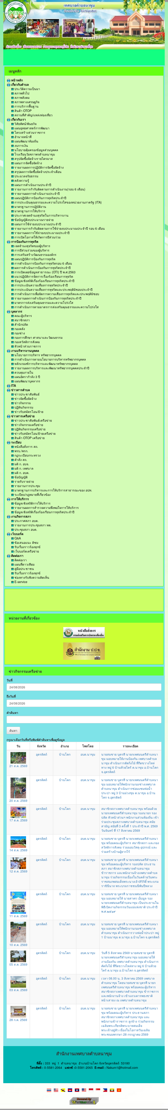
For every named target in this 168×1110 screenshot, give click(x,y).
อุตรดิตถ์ (41, 754)
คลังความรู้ (21, 180)
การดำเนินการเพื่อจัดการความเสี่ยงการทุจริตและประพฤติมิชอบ (56, 294)
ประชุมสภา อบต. (25, 529)
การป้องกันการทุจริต (24, 241)
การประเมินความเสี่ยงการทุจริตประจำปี (41, 285)
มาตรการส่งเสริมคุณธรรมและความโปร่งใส (43, 302)
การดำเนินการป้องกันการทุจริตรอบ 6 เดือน (43, 263)
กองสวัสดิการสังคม (27, 342)
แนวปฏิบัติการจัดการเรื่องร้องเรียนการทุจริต (43, 276)
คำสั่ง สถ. (20, 459)
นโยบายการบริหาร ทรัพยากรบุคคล (37, 355)
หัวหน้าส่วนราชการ (27, 346)
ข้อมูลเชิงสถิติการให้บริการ (32, 503)
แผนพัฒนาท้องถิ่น (26, 141)
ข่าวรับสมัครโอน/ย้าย (28, 411)
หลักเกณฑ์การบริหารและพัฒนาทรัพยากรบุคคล (46, 363)
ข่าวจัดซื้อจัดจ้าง (25, 398)
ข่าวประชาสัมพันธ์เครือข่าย (33, 420)
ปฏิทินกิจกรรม (23, 407)
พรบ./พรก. (21, 451)
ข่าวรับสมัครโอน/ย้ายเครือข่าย (35, 433)
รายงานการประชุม (27, 486)
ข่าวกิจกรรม (22, 403)
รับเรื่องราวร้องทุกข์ (27, 547)
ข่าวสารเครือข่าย (22, 416)
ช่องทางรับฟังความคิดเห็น (31, 577)
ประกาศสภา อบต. (26, 520)
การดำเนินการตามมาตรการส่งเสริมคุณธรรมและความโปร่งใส (56, 307)
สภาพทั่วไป (21, 93)
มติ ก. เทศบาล (23, 468)
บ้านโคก (64, 754)
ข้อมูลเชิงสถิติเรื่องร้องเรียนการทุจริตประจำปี (44, 281)
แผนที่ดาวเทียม (24, 564)
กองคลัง (19, 329)
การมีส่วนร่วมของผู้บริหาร (31, 250)
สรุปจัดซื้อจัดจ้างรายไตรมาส (33, 158)
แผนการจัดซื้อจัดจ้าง (28, 163)
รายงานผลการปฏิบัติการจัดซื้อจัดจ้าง (39, 167)
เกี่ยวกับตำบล (19, 84)
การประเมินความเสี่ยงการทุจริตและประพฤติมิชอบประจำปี (53, 289)
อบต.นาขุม (87, 754)
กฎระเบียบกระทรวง (27, 455)
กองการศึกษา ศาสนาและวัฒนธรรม (38, 337)
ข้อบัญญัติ (21, 477)
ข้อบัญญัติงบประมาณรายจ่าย (34, 219)
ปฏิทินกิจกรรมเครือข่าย (30, 429)
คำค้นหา (12, 712)
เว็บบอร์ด (16, 534)
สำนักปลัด (21, 324)
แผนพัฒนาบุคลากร (27, 381)
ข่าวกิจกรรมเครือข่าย (28, 424)
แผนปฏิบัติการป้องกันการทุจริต (34, 259)
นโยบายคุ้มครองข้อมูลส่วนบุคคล (36, 150)
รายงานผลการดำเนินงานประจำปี (37, 193)
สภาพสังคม (22, 97)
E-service (20, 582)
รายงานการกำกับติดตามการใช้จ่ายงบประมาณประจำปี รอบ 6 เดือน (59, 228)
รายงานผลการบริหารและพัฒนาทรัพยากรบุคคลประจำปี (51, 368)
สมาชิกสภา (22, 320)
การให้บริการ (19, 499)
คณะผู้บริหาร (23, 315)
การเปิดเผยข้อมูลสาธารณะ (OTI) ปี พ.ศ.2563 (44, 272)
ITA (13, 385)
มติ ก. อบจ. (21, 464)
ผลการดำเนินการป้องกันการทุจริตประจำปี (42, 267)
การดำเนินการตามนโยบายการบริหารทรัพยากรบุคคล (50, 359)
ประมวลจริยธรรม (26, 176)
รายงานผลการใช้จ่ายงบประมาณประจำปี (42, 233)
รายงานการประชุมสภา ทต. (32, 525)
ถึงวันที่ (11, 696)
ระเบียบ (15, 442)
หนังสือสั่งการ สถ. (26, 446)
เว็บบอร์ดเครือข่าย (26, 551)
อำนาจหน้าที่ (23, 137)
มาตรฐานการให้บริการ (29, 211)
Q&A (17, 538)
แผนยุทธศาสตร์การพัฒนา (31, 128)
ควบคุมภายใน (23, 372)
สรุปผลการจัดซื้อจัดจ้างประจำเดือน (37, 171)
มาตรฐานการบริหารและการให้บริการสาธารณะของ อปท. (53, 490)
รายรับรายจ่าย (24, 481)
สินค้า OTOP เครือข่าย (29, 438)
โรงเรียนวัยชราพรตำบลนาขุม (34, 154)
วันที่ (9, 680)
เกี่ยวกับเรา (18, 119)
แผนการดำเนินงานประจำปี (32, 185)
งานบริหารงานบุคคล (24, 350)
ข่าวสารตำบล (20, 390)
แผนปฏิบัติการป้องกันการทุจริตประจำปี (40, 198)
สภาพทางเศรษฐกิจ (26, 102)
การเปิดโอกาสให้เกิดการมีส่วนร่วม (37, 237)
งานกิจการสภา (20, 516)
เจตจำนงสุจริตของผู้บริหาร (32, 246)
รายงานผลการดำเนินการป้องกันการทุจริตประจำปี (47, 298)
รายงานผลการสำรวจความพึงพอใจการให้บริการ (46, 507)
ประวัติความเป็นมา (27, 89)
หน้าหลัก (16, 80)
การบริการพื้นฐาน (26, 106)
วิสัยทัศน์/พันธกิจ (25, 123)
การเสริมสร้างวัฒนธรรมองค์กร (35, 254)
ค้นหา (13, 730)
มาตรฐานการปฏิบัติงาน (30, 206)
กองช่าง (19, 333)
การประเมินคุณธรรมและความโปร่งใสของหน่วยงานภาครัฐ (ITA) (58, 202)
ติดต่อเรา (16, 555)
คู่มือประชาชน (24, 568)
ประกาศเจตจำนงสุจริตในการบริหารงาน (41, 215)
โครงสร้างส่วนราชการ (29, 132)
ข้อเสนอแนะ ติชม (26, 542)
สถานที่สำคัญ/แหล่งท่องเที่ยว (33, 115)
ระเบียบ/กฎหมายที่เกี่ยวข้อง (32, 494)
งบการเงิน (21, 145)
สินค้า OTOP (23, 110)
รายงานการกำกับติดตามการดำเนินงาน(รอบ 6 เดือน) (49, 189)
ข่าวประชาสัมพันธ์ (27, 394)
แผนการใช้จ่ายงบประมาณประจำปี (37, 224)
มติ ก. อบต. (21, 472)
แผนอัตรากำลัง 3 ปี (27, 377)
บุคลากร (16, 311)
